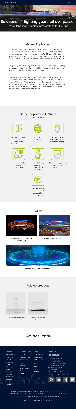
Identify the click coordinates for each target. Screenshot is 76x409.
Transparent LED (25, 357)
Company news (38, 354)
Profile (36, 366)
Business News (38, 359)
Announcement (38, 357)
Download (23, 373)
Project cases (24, 359)
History (36, 369)
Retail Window (10, 357)
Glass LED (23, 354)
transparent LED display (56, 391)
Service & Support (25, 368)
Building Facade (11, 354)
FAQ (21, 371)
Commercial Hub (11, 359)
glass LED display (21, 396)
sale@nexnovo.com (58, 374)
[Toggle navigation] (68, 2)
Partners (36, 371)
